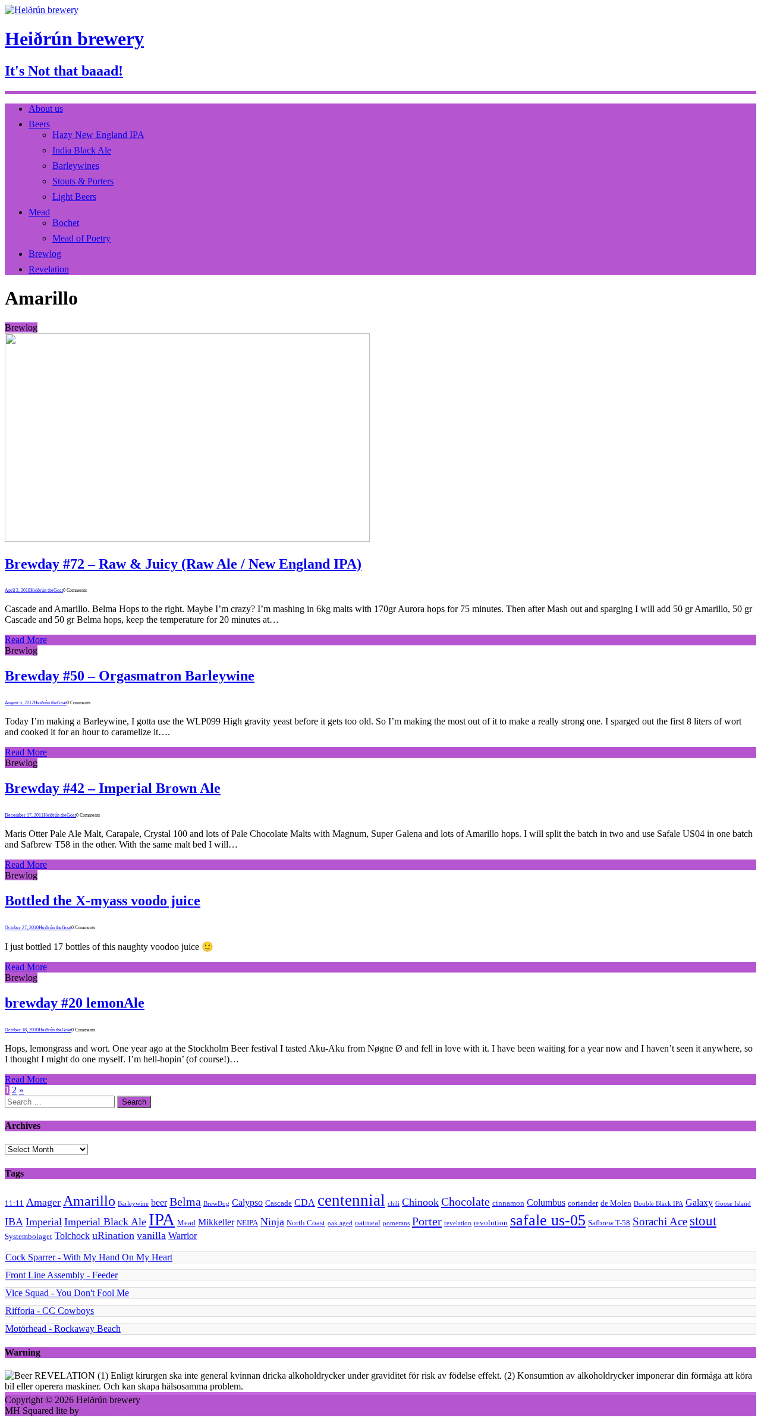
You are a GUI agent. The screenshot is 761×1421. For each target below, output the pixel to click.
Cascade (278, 1203)
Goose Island (733, 1203)
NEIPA (247, 1222)
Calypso (247, 1202)
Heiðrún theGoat (46, 590)
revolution (491, 1222)
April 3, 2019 (17, 590)
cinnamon (508, 1203)
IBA (14, 1222)
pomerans (396, 1223)
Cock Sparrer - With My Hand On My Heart (88, 1257)
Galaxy (699, 1202)
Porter (427, 1221)
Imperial (44, 1222)
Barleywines (75, 166)
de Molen (615, 1203)
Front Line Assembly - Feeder (61, 1275)
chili (394, 1203)
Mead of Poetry (81, 238)
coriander (583, 1203)
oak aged (340, 1223)
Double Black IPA (658, 1203)
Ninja (272, 1222)
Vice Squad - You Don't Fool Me (67, 1293)
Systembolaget (28, 1236)
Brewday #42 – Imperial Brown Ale (113, 788)
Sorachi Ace (660, 1221)
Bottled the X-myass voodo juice (102, 900)
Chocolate (465, 1201)
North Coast (306, 1222)
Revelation (49, 269)
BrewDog (216, 1203)
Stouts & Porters (83, 181)
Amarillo (89, 1201)
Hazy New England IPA (98, 135)
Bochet (65, 223)
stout (703, 1220)
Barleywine (133, 1203)
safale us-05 (548, 1220)
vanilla (151, 1235)
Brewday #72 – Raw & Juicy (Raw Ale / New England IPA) (183, 564)
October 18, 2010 (22, 1030)
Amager (43, 1202)
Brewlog (45, 254)
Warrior (182, 1236)
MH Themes (105, 1411)
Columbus (546, 1202)
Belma (185, 1201)
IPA (162, 1219)
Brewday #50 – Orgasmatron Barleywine (129, 675)
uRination (113, 1235)
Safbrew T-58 (609, 1222)
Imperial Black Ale (105, 1222)
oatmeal (367, 1222)
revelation (457, 1223)
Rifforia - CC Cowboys (49, 1311)
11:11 (14, 1203)
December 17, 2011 (24, 815)
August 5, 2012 (19, 702)
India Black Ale (81, 150)
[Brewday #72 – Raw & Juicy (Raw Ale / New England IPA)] (187, 539)
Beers (39, 124)
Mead (39, 212)
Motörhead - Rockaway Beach (63, 1328)
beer (159, 1202)
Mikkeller (216, 1222)
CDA (304, 1202)
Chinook (420, 1202)
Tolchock (72, 1236)
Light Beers (74, 197)
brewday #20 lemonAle (74, 1003)
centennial (351, 1200)
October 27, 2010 (22, 927)
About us (46, 108)
